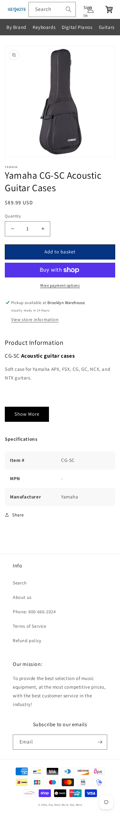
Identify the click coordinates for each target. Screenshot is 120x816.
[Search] (68, 9)
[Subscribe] (100, 742)
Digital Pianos (77, 27)
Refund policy (27, 640)
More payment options (60, 285)
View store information (35, 319)
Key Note (76, 804)
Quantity (13, 216)
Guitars (107, 27)
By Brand (16, 27)
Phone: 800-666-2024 (34, 612)
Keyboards (44, 27)
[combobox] (52, 9)
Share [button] (18, 515)
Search (20, 583)
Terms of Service (29, 626)
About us (22, 597)
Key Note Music (59, 804)
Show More (26, 414)
